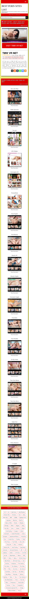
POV (5, 569)
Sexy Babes (8, 574)
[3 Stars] (6, 55)
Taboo (11, 577)
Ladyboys (5, 552)
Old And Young (22, 558)
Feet (5, 539)
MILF (24, 555)
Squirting (5, 577)
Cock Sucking (9, 531)
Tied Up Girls (21, 582)
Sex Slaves (7, 571)
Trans (13, 585)
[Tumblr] (17, 71)
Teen (16, 577)
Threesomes (13, 582)
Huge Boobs (22, 547)
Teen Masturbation (15, 56)
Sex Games (22, 569)
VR (19, 58)
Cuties (21, 531)
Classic (23, 528)
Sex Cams (15, 569)
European (5, 536)
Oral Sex (7, 563)
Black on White (9, 523)
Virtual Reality (14, 58)
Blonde (15, 523)
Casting (17, 528)
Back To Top (23, 84)
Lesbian (11, 552)
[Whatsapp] (20, 71)
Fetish (23, 539)
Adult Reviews (22, 512)
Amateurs (14, 514)
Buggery (18, 525)
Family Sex (23, 536)
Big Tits (21, 520)
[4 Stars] (7, 55)
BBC (11, 517)
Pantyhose (13, 563)
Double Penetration (16, 533)
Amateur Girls (7, 514)
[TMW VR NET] (14, 35)
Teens (10, 58)
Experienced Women (14, 536)
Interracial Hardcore (14, 550)
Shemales (15, 574)
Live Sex (5, 555)
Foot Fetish (14, 542)
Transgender (20, 585)
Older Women (8, 560)
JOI (25, 550)
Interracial (5, 550)
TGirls (6, 582)
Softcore (21, 574)
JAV (21, 550)
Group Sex (9, 544)
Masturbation (12, 555)
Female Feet (11, 539)
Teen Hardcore (8, 56)
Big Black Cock (23, 517)
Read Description (14, 105)
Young (22, 58)
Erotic (23, 533)
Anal (20, 514)
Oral (23, 560)
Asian (24, 514)
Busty (23, 525)
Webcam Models (12, 590)
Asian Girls (5, 517)
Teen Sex (22, 579)
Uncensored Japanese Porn (12, 588)
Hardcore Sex (7, 547)
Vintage (21, 588)
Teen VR (21, 56)
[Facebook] (23, 71)
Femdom (18, 539)
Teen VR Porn (5, 58)
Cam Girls (6, 528)
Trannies (8, 585)
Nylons (15, 558)
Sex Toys (14, 571)
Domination (6, 533)
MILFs (5, 558)
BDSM (15, 517)
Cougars (16, 531)
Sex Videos (21, 571)
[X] (12, 71)
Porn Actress (21, 563)
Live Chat (24, 552)
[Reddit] (15, 71)
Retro (9, 569)
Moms (10, 558)
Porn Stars (22, 566)
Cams (12, 528)
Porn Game (6, 566)
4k (8, 512)
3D (5, 512)
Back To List (24, 25)
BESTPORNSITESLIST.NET (15, 598)
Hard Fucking (15, 547)
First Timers (7, 542)
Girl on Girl (22, 542)
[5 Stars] (9, 55)
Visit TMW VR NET (14, 45)
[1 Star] (3, 55)
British (12, 525)
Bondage (6, 525)
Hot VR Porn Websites (15, 23)
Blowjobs (21, 523)
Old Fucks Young (16, 560)
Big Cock (15, 520)
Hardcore (20, 544)
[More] (25, 71)
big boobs (9, 520)
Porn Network (15, 566)
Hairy (15, 544)
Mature (19, 555)
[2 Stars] (4, 55)
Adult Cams (13, 512)
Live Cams (17, 552)
